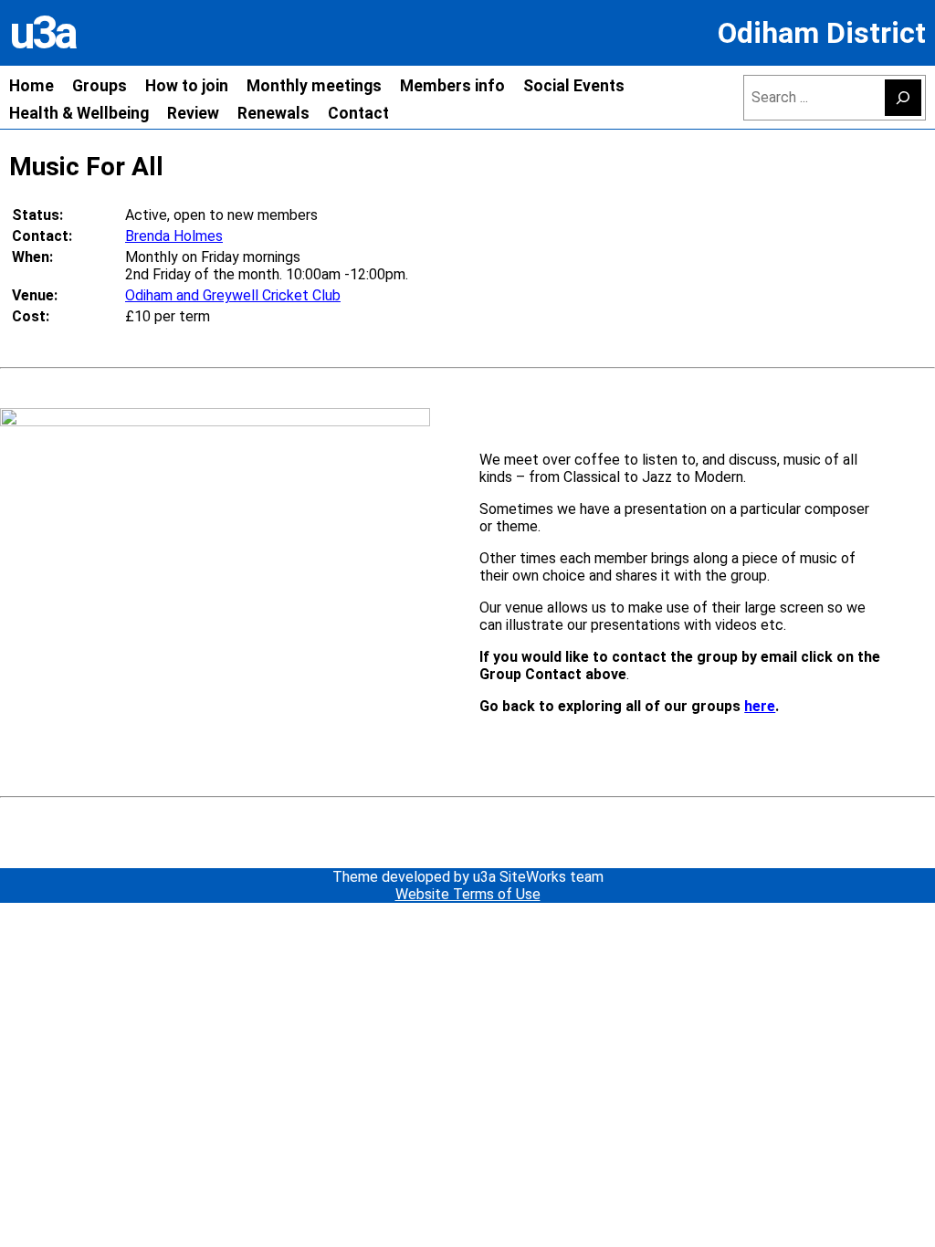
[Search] (903, 97)
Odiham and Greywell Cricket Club (233, 295)
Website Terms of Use (468, 894)
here (759, 706)
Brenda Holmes (174, 236)
